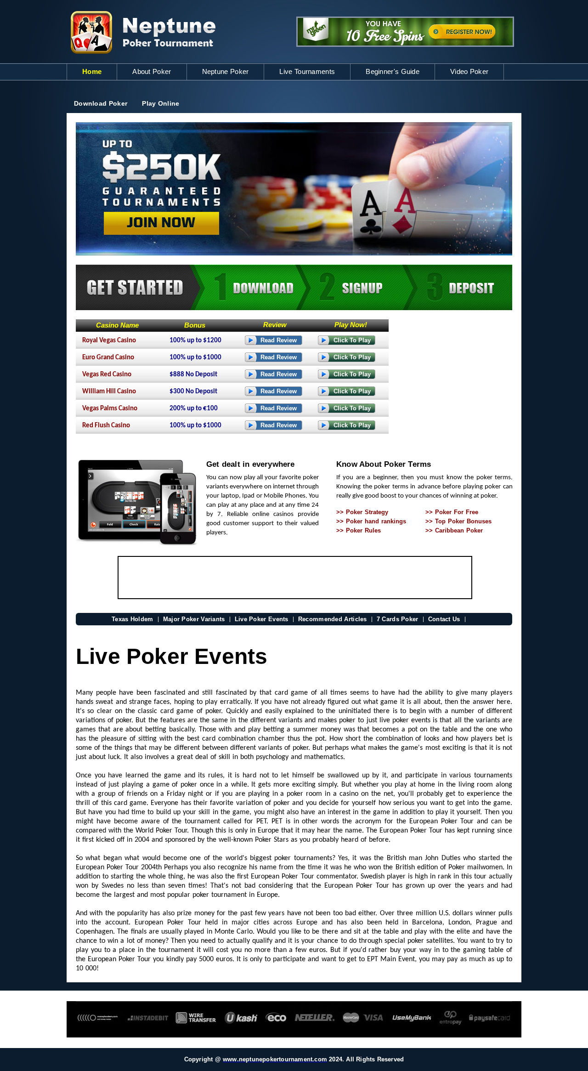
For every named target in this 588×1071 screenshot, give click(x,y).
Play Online (160, 103)
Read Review (278, 340)
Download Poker (100, 103)
